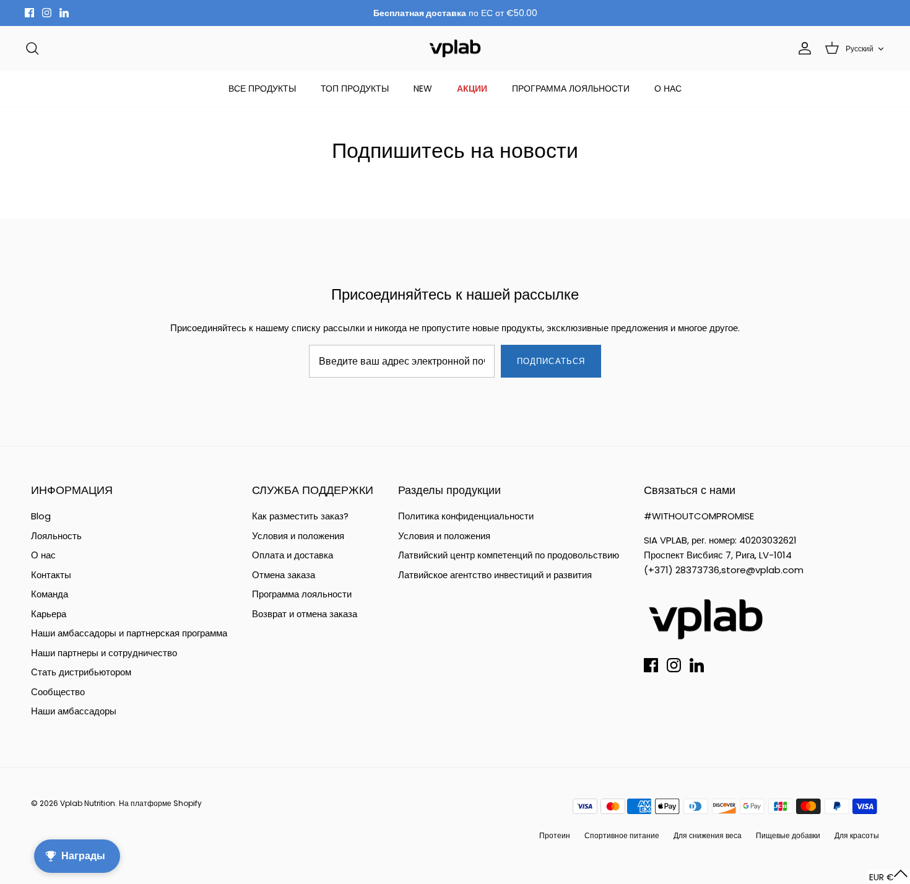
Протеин (554, 835)
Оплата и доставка (292, 554)
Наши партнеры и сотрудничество (104, 652)
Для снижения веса (708, 835)
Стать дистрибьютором (81, 671)
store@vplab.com (762, 569)
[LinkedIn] (64, 12)
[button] (888, 877)
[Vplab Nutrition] (455, 48)
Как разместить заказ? (300, 515)
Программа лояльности (302, 593)
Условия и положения (298, 535)
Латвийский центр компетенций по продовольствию (508, 554)
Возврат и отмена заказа (304, 613)
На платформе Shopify (160, 803)
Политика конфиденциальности (466, 515)
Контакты (51, 574)
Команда (49, 593)
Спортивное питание (621, 835)
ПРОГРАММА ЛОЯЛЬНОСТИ (571, 88)
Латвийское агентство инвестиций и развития (495, 574)
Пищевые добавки (788, 835)
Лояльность (56, 535)
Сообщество (58, 691)
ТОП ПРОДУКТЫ (355, 88)
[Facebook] (29, 12)
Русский (859, 48)
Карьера (48, 613)
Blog (41, 515)
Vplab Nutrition (87, 803)
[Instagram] (46, 12)
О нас (43, 554)
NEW (423, 88)
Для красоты (856, 835)
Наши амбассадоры (73, 710)
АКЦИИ (472, 88)
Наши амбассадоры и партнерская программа (129, 632)
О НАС (668, 88)
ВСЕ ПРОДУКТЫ (262, 88)
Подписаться (550, 361)
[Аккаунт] (802, 48)
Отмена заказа (283, 574)
